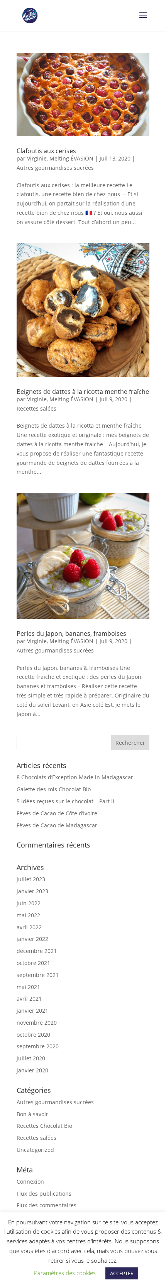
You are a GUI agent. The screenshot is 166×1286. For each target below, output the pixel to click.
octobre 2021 (33, 963)
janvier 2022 (32, 938)
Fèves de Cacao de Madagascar (57, 825)
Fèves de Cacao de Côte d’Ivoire (57, 813)
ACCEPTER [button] (122, 1273)
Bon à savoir (32, 1114)
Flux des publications (44, 1193)
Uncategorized (35, 1149)
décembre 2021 (37, 951)
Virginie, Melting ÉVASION (60, 158)
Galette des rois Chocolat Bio (54, 789)
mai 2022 (28, 915)
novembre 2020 (37, 1022)
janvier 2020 (32, 1070)
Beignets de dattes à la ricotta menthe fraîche (83, 391)
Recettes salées (36, 408)
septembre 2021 (38, 975)
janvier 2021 (32, 1010)
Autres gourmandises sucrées (55, 167)
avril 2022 (29, 927)
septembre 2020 (38, 1046)
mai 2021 (28, 987)
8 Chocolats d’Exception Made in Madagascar (75, 777)
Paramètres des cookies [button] (65, 1273)
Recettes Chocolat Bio (44, 1125)
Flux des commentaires (46, 1205)
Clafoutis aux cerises (46, 151)
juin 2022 (29, 903)
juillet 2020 (31, 1058)
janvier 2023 (32, 891)
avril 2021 (29, 998)
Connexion (30, 1181)
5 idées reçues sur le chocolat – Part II (65, 801)
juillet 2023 (31, 879)
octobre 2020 (33, 1034)
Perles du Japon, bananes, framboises (71, 633)
